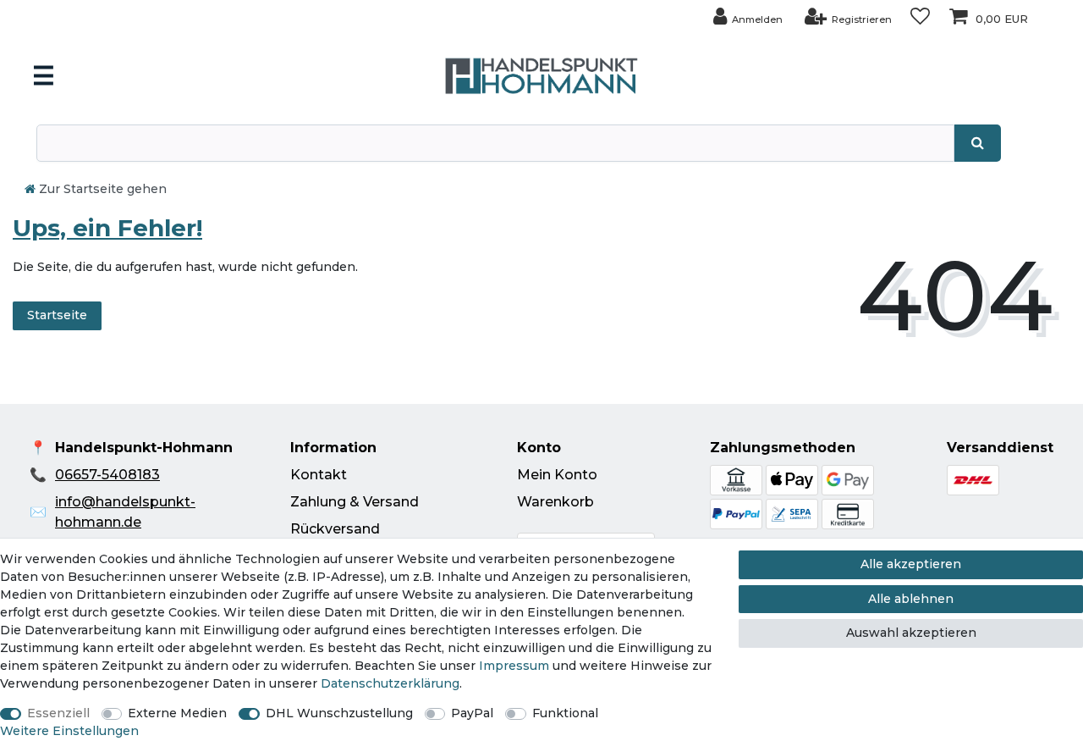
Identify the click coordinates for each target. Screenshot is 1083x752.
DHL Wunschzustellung (339, 713)
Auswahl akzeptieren (911, 632)
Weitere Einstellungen (69, 730)
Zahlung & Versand (354, 502)
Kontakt (318, 475)
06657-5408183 (107, 475)
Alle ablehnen (911, 598)
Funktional (565, 713)
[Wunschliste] (920, 16)
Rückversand (335, 529)
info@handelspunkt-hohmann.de (125, 512)
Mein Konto (557, 475)
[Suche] (977, 143)
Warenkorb (555, 502)
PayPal (472, 713)
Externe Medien (177, 713)
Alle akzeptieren (910, 564)
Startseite (57, 315)
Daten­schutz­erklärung (390, 683)
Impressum (514, 665)
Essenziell (58, 713)
